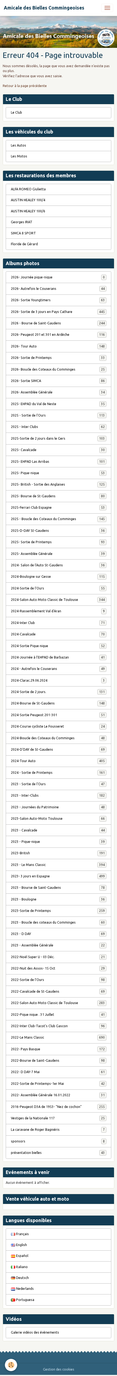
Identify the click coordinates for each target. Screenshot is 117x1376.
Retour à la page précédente (25, 86)
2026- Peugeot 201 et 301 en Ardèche (58, 334)
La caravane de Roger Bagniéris (58, 1129)
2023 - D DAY (58, 934)
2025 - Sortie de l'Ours (58, 415)
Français (22, 1234)
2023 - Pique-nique (58, 841)
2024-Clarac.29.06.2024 (58, 680)
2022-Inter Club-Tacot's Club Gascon (58, 1026)
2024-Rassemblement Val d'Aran (58, 611)
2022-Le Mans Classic (58, 1037)
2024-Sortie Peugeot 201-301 (58, 715)
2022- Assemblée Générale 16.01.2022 (58, 1095)
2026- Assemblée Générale (58, 392)
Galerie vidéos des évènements (35, 1332)
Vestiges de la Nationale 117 (58, 1118)
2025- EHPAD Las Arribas (58, 461)
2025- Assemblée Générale (58, 553)
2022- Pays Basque (58, 1049)
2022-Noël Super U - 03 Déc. (58, 957)
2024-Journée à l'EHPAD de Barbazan (58, 657)
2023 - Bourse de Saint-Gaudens (58, 887)
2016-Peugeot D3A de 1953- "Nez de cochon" (58, 1106)
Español (21, 1255)
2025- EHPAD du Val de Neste (58, 404)
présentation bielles (58, 1152)
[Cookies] (11, 1365)
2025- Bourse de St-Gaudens (58, 496)
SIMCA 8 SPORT (23, 233)
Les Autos (18, 145)
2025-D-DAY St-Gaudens (58, 530)
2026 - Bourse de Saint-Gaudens (58, 323)
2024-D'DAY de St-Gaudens (58, 749)
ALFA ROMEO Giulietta (28, 189)
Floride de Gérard (24, 244)
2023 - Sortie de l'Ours (58, 784)
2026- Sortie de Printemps (58, 357)
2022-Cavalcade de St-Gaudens (58, 991)
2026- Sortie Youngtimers (58, 300)
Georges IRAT (21, 222)
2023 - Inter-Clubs (58, 795)
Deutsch (22, 1277)
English (21, 1245)
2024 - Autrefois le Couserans (58, 668)
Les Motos (19, 156)
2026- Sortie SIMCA (58, 381)
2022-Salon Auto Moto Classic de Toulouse (58, 1003)
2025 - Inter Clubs (58, 426)
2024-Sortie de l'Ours (58, 588)
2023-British (58, 853)
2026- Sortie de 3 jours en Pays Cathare (58, 311)
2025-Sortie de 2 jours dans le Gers (58, 438)
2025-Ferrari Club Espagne (58, 507)
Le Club (16, 112)
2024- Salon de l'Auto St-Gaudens (58, 565)
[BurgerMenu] (107, 8)
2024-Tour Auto (58, 761)
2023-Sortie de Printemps (58, 910)
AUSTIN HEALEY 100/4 (28, 200)
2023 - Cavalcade (58, 830)
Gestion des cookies (58, 1369)
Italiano (21, 1267)
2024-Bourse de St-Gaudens (58, 703)
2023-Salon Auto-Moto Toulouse (58, 818)
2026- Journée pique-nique (58, 277)
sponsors (58, 1141)
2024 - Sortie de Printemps (58, 772)
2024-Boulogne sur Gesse (58, 576)
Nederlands (24, 1288)
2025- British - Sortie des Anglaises (58, 484)
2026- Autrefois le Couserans (58, 288)
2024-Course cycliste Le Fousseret (58, 726)
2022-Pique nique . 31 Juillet (58, 1014)
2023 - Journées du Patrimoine (58, 807)
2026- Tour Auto (58, 346)
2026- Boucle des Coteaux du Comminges (58, 369)
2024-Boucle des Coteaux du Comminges (58, 738)
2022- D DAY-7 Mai (58, 1072)
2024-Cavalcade (58, 634)
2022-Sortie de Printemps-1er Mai (58, 1083)
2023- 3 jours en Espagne (58, 876)
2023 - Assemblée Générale (58, 945)
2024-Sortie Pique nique (58, 646)
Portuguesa (24, 1300)
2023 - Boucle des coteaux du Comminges (58, 922)
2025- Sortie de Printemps (58, 542)
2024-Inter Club (58, 623)
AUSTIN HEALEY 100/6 (28, 211)
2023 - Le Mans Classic (58, 864)
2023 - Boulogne (58, 899)
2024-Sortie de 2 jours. (58, 692)
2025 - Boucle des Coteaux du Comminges (58, 519)
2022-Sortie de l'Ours (58, 979)
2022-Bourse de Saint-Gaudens (58, 1060)
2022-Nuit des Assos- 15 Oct (58, 968)
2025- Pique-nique (58, 473)
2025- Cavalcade (58, 450)
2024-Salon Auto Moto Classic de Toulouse (58, 599)
